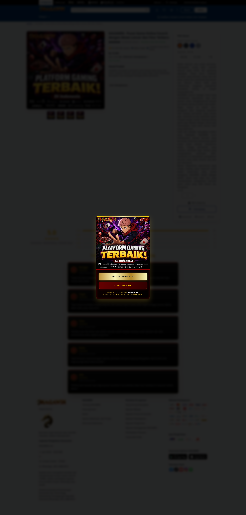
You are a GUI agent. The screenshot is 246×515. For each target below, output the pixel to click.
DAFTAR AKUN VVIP (123, 276)
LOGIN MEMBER (123, 285)
